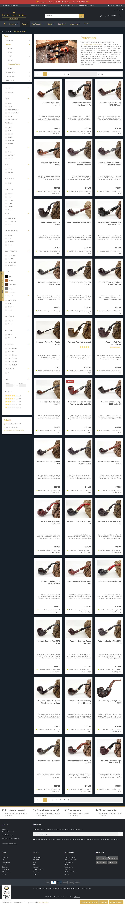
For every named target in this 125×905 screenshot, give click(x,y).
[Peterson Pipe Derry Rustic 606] (48, 449)
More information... (43, 902)
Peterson (11, 92)
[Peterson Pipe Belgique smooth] (48, 389)
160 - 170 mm (12, 361)
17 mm (10, 194)
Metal (10, 235)
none (10, 245)
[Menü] (10, 886)
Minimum (10, 384)
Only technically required (89, 902)
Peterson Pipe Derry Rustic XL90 (110, 702)
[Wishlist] (100, 16)
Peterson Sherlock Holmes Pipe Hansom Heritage (49, 702)
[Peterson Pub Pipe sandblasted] (109, 330)
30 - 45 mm (12, 255)
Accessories (5, 869)
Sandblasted (12, 221)
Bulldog (10, 137)
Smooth (10, 224)
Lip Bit (10, 335)
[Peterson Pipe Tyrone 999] (48, 748)
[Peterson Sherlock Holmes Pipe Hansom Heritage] (48, 688)
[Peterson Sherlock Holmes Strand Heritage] (109, 270)
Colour (7, 271)
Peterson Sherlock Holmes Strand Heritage (110, 283)
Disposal (67, 869)
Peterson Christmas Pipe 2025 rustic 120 (111, 403)
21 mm (10, 206)
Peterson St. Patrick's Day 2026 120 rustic (49, 283)
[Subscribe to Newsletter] (120, 834)
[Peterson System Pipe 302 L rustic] (109, 509)
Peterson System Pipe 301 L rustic (109, 642)
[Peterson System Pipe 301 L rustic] (109, 628)
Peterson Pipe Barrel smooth (51, 104)
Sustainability (68, 867)
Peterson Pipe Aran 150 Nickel (50, 164)
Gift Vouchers (6, 872)
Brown (11, 280)
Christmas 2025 (13, 113)
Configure (104, 902)
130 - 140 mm (12, 352)
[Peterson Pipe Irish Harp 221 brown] (78, 748)
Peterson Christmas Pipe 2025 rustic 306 (111, 762)
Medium (10, 307)
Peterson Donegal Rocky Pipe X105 (80, 642)
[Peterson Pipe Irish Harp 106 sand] (78, 569)
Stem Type (8, 330)
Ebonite (10, 324)
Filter (6, 164)
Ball (9, 131)
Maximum (23, 384)
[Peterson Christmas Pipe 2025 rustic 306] (109, 748)
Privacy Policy (68, 862)
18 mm (10, 197)
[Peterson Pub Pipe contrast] (78, 330)
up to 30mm (12, 265)
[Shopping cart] (120, 16)
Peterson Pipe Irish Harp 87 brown (109, 463)
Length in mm (9, 344)
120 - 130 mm (12, 348)
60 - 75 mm (12, 262)
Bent (6, 147)
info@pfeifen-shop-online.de (15, 430)
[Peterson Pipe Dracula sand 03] (78, 509)
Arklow (10, 106)
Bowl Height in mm (11, 251)
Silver (10, 238)
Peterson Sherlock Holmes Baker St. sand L (110, 164)
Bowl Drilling (9, 189)
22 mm (10, 210)
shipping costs (53, 888)
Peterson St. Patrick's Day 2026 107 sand (110, 104)
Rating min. (8, 391)
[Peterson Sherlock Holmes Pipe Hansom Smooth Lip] (78, 389)
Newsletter (36, 860)
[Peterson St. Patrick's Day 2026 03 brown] (78, 688)
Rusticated (11, 218)
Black (10, 276)
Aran (9, 103)
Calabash (11, 140)
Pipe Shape (8, 123)
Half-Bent (11, 155)
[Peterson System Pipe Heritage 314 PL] (78, 90)
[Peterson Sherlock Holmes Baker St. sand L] (109, 150)
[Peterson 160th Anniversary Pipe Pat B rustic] (109, 210)
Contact (35, 874)
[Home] (4, 24)
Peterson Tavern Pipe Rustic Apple (48, 343)
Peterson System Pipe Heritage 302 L (50, 582)
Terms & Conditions (70, 860)
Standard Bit (12, 338)
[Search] (81, 16)
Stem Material (9, 316)
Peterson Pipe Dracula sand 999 (109, 582)
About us (36, 872)
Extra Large (12, 300)
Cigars (4, 864)
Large (10, 303)
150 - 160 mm (12, 358)
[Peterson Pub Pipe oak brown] (48, 210)
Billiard (10, 134)
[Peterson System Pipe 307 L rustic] (48, 628)
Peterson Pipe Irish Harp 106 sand (79, 582)
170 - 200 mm (12, 365)
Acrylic (10, 321)
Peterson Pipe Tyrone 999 (49, 761)
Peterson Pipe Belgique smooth (50, 403)
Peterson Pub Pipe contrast (79, 342)
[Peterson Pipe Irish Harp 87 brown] (109, 449)
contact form (12, 844)
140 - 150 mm (12, 355)
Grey (10, 289)
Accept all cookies (116, 902)
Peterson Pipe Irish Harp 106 (79, 222)
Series (7, 98)
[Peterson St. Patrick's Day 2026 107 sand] (109, 90)
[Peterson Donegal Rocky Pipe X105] (78, 628)
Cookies (66, 874)
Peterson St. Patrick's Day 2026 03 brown (80, 702)
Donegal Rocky (13, 119)
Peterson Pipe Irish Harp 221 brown (79, 762)
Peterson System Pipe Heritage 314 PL (81, 104)
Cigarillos (5, 867)
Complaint (36, 867)
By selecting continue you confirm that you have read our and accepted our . (78, 839)
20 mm (10, 203)
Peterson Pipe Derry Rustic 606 (48, 463)
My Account (37, 857)
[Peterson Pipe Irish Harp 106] (78, 210)
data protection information (80, 839)
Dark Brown (13, 285)
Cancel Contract (38, 869)
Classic (10, 144)
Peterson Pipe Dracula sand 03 (79, 522)
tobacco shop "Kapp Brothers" (93, 44)
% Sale (4, 874)
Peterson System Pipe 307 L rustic (48, 642)
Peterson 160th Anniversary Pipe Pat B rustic (109, 223)
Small (10, 310)
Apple (10, 127)
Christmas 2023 (13, 110)
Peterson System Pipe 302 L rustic (109, 522)
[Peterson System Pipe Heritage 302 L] (48, 569)
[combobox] (62, 16)
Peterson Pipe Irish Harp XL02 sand (50, 522)
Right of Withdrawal (70, 872)
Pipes (3, 860)
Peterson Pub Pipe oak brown (50, 223)
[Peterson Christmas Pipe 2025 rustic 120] (109, 389)
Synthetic (11, 242)
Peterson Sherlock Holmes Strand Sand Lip (79, 164)
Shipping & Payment (70, 857)
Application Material (11, 231)
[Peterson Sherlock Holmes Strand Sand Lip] (78, 150)
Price (6, 379)
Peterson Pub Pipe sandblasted (113, 343)
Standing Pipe (9, 368)
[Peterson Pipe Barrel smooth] (48, 90)
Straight (10, 158)
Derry (10, 116)
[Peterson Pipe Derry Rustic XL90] (109, 688)
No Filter (11, 172)
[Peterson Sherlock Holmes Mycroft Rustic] (78, 449)
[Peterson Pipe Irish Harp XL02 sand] (48, 509)
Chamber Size (9, 296)
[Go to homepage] (14, 16)
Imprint (66, 864)
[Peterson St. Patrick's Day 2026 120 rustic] (48, 270)
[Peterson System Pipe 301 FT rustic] (78, 270)
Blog (34, 864)
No (9, 373)
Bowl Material (9, 178)
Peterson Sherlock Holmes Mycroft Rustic (79, 463)
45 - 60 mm (12, 259)
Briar (9, 183)
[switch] (6, 897)
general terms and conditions (110, 839)
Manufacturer (9, 88)
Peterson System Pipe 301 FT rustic (80, 283)
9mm (10, 169)
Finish (7, 213)
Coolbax (77, 897)
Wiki (34, 862)
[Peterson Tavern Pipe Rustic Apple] (48, 330)
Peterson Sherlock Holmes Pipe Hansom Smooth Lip (79, 403)
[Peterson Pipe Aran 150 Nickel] (48, 150)
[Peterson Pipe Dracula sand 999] (109, 569)
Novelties (5, 857)
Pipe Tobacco (6, 862)
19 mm (10, 200)
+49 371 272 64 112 (7, 835)
